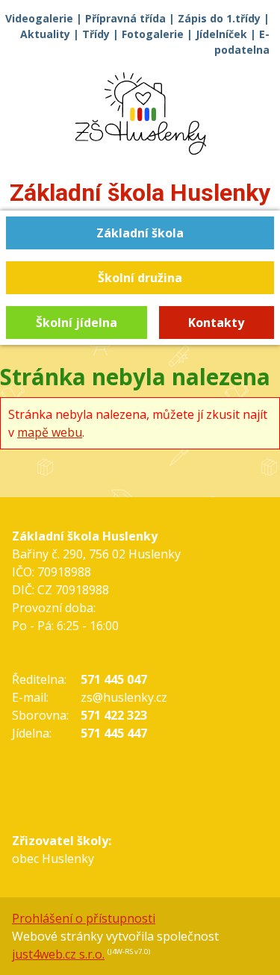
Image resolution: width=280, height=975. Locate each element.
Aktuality (45, 34)
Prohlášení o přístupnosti (83, 918)
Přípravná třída (125, 18)
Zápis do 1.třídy (219, 18)
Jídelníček (221, 34)
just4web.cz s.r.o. (58, 954)
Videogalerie (39, 18)
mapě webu (49, 432)
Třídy (96, 34)
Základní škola (140, 192)
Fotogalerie (153, 34)
